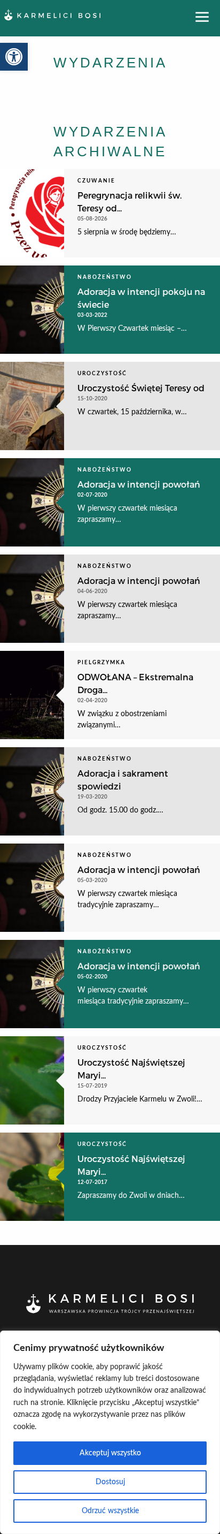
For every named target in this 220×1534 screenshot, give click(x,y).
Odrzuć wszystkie (110, 1511)
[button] (14, 57)
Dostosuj (110, 1482)
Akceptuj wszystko (110, 1453)
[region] (110, 1432)
